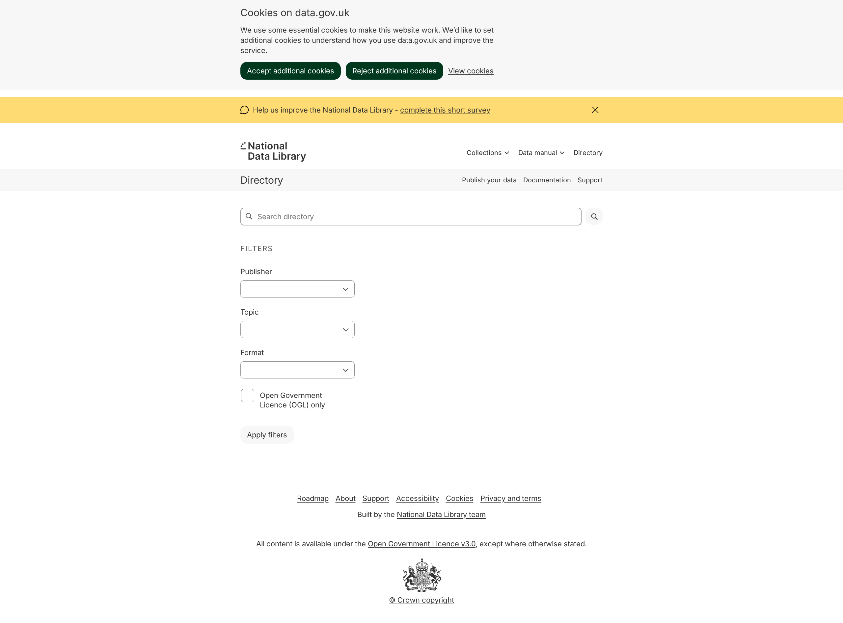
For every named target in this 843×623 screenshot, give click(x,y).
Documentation (547, 180)
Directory (588, 153)
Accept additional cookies (290, 70)
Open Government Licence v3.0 (422, 543)
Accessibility (417, 498)
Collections (484, 153)
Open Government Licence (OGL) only (292, 400)
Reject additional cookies (394, 70)
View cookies (471, 70)
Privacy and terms (510, 498)
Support (590, 180)
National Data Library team (441, 514)
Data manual (537, 153)
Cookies (460, 498)
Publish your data (489, 180)
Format (252, 352)
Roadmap (313, 498)
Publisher (256, 271)
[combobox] (297, 289)
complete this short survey (445, 110)
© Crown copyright (421, 600)
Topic (249, 312)
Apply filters (267, 434)
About (346, 498)
